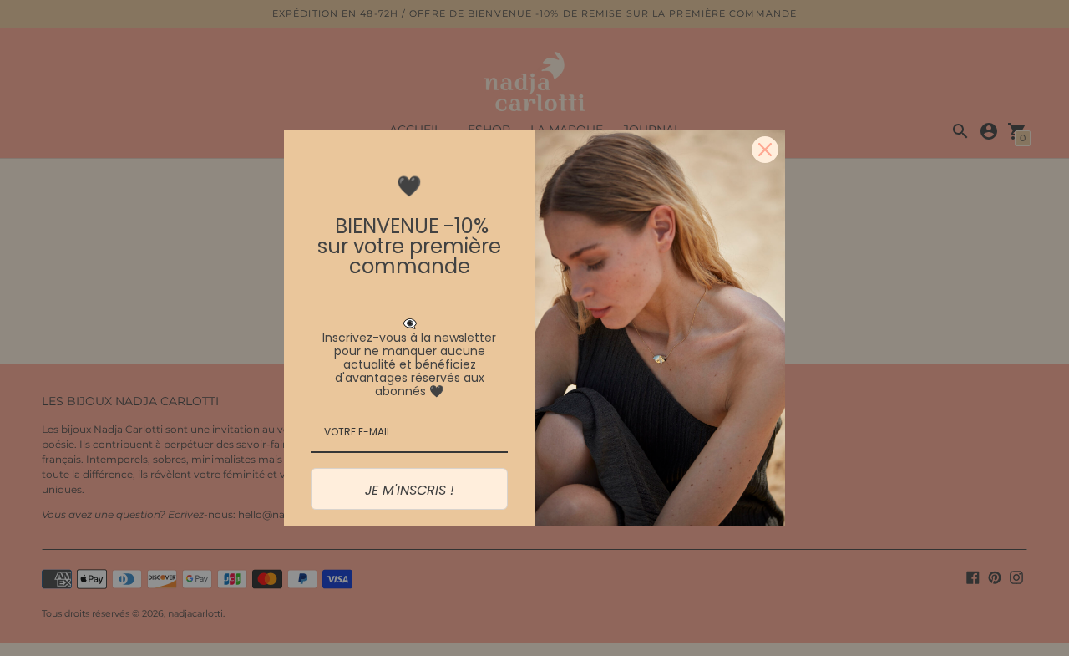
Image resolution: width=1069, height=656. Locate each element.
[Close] (765, 150)
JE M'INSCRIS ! (409, 490)
